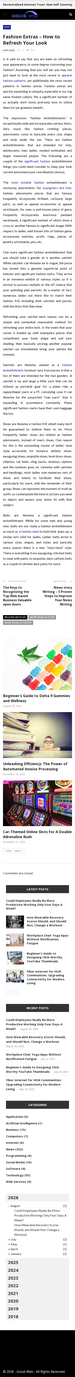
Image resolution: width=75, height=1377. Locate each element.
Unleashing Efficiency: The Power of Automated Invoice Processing (35, 766)
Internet (12, 1143)
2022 (13, 1285)
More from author (42, 617)
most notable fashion (27, 182)
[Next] (16, 992)
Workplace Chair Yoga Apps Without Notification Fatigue (48, 939)
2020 (13, 1301)
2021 (13, 1293)
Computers (14, 1136)
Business (12, 1130)
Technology (15, 1175)
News (7, 27)
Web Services (16, 1182)
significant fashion (37, 161)
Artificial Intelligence (21, 1123)
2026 (13, 1197)
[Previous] (9, 992)
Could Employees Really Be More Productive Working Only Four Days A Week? (34, 904)
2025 (13, 1262)
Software (13, 1169)
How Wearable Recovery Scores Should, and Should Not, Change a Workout (46, 921)
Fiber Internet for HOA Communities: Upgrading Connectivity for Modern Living (45, 977)
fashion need (30, 531)
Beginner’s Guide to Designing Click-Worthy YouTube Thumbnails (44, 957)
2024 (13, 1270)
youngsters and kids (57, 188)
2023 (13, 1278)
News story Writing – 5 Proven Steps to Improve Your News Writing (57, 595)
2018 (13, 1316)
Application (14, 1117)
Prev (9, 850)
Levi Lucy (9, 50)
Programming (16, 1156)
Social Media (15, 1162)
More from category (18, 622)
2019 (13, 1309)
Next (18, 850)
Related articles (15, 617)
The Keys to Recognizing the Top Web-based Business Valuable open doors (17, 595)
